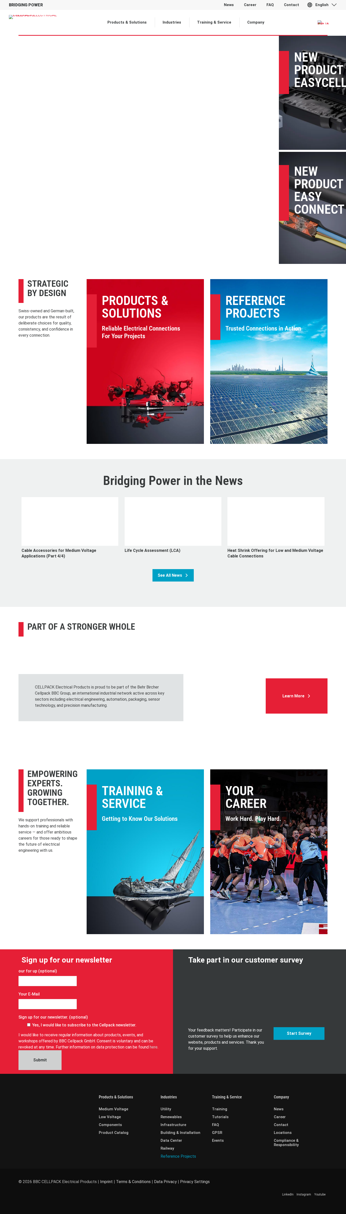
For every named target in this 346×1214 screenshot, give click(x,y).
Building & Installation (180, 1132)
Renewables (171, 1117)
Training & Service (132, 797)
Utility (166, 1109)
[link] (224, 674)
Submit (40, 1060)
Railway (167, 1148)
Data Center (171, 1140)
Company (281, 1097)
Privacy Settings (195, 1181)
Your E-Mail (29, 994)
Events (218, 1140)
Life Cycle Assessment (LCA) (152, 550)
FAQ (215, 1124)
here (154, 1047)
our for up (27, 971)
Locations (283, 1132)
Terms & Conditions (133, 1181)
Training (219, 1109)
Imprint (106, 1181)
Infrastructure (173, 1124)
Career (280, 1117)
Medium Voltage (113, 1109)
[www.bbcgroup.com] (224, 674)
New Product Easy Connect (319, 190)
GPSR (217, 1132)
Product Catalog (113, 1132)
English (322, 5)
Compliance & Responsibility (286, 1142)
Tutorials (220, 1117)
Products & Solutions (135, 307)
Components (110, 1124)
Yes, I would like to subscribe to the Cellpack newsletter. (84, 1025)
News (278, 1109)
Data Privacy (165, 1181)
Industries (169, 1097)
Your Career (245, 797)
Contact (281, 1124)
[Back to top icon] (321, 1203)
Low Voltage (110, 1117)
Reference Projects (255, 307)
